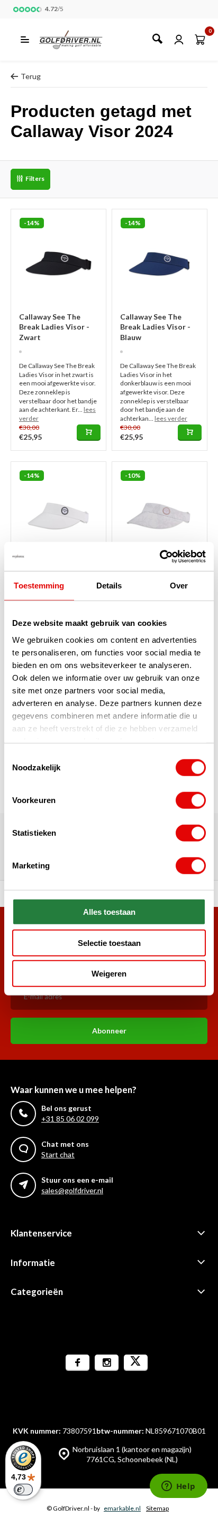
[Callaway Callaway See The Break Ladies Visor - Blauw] (159, 256)
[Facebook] (77, 1363)
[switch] (191, 800)
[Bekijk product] (89, 432)
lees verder (171, 418)
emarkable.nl (122, 1508)
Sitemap (157, 1508)
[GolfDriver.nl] (82, 39)
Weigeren (109, 973)
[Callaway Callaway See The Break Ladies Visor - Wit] (58, 509)
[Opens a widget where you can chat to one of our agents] (178, 1487)
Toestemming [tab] (39, 585)
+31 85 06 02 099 (70, 1118)
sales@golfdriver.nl (72, 1190)
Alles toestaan (109, 911)
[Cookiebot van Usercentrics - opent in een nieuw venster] (159, 556)
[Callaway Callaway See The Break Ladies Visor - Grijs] (159, 509)
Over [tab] (179, 585)
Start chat (58, 1154)
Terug (31, 76)
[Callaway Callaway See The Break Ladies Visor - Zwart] (58, 256)
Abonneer (109, 1030)
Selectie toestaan (109, 942)
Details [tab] (109, 585)
